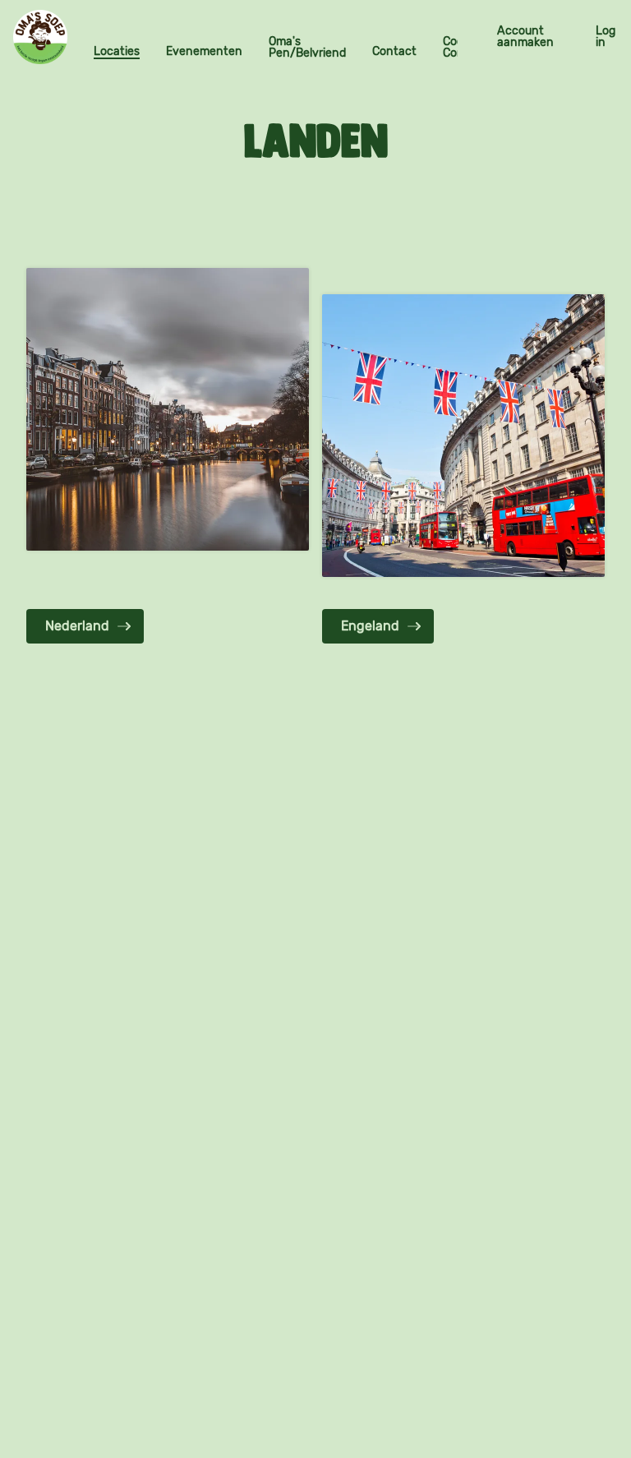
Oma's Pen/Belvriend (307, 47)
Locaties (117, 51)
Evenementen (204, 51)
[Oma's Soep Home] (40, 37)
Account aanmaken (525, 36)
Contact (394, 51)
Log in (605, 36)
